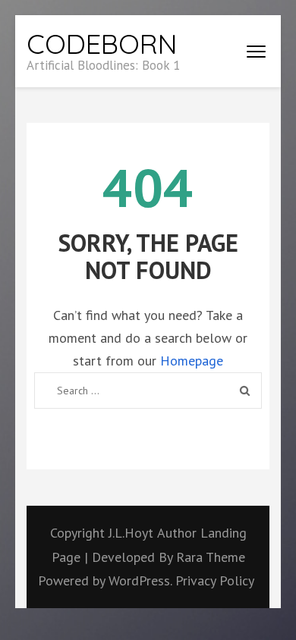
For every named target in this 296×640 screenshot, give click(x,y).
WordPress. (140, 580)
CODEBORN (102, 44)
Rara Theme (210, 557)
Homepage (191, 360)
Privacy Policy (214, 580)
